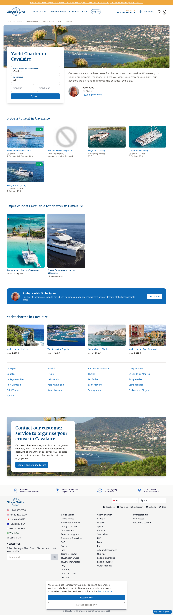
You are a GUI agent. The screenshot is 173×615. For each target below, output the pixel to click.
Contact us (154, 296)
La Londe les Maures (139, 373)
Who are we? (67, 518)
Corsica (101, 530)
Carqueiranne (136, 368)
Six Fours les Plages (139, 390)
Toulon (10, 395)
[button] (39, 11)
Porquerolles (135, 379)
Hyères (91, 373)
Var (59, 21)
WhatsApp (14, 533)
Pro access (138, 518)
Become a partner (142, 522)
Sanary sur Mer (96, 390)
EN (117, 500)
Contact (65, 577)
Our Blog (65, 569)
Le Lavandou (53, 379)
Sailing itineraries (106, 557)
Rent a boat (17, 21)
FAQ (63, 542)
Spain (100, 526)
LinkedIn (153, 507)
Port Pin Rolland (55, 384)
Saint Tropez (13, 390)
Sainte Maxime (54, 390)
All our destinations (107, 549)
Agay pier (11, 368)
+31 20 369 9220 (17, 528)
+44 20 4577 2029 (92, 95)
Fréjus (50, 373)
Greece (100, 522)
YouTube (124, 507)
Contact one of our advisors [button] (31, 464)
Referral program (70, 534)
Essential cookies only (86, 604)
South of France (48, 21)
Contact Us (15, 537)
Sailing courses (105, 561)
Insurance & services (71, 538)
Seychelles (102, 534)
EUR (145, 500)
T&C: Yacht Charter (70, 561)
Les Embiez (93, 379)
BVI (99, 538)
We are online (164, 611)
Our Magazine (68, 573)
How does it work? (70, 522)
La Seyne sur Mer (15, 379)
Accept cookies (86, 597)
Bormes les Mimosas (98, 368)
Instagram (138, 507)
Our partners (67, 530)
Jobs (63, 549)
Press (64, 546)
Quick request (104, 565)
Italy (99, 546)
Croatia (101, 518)
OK (54, 557)
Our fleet (101, 553)
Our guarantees (69, 526)
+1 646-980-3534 (17, 510)
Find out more (105, 591)
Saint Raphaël (136, 384)
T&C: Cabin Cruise (70, 557)
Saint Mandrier (95, 384)
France (100, 542)
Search (36, 96)
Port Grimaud (14, 384)
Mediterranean (32, 21)
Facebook (110, 507)
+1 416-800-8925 (17, 519)
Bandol (51, 368)
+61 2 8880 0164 (17, 523)
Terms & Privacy (69, 553)
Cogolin (11, 373)
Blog (164, 507)
